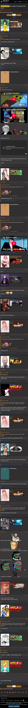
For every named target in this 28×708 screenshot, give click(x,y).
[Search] (26, 1)
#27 (26, 288)
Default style (4, 698)
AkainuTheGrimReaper (16, 519)
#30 (26, 369)
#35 (26, 503)
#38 (26, 618)
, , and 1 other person (13, 67)
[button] (1, 1)
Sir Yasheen (13, 634)
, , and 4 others (12, 464)
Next (18, 14)
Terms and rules (9, 700)
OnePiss (12, 48)
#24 (26, 182)
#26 (26, 269)
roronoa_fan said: (5, 505)
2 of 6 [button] (14, 14)
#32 (26, 429)
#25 (26, 217)
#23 (26, 85)
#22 (26, 61)
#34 (26, 481)
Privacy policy (16, 700)
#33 (26, 457)
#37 (26, 595)
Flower (11, 169)
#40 (26, 674)
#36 (26, 532)
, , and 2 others (10, 44)
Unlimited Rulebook (15, 661)
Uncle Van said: (5, 184)
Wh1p (11, 605)
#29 (26, 334)
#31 (26, 397)
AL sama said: (4, 372)
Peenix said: (4, 36)
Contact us (3, 700)
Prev (9, 14)
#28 (26, 312)
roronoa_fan (13, 384)
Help (21, 700)
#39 (26, 647)
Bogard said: (4, 87)
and (9, 200)
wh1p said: (4, 650)
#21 (26, 33)
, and (13, 296)
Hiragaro (12, 299)
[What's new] (24, 1)
